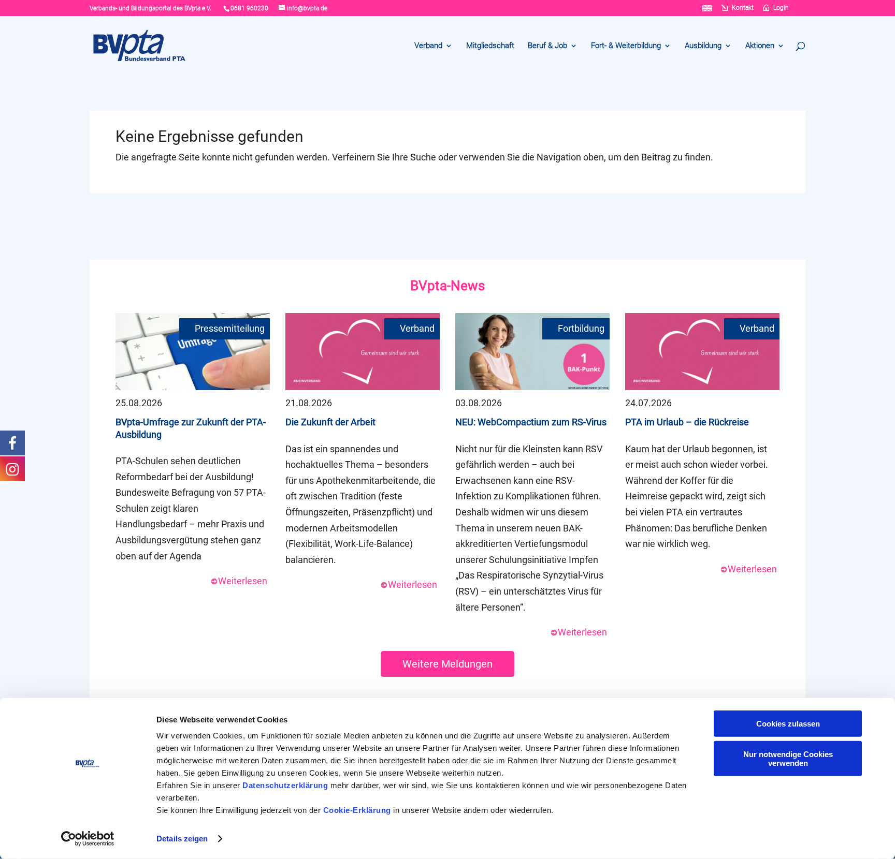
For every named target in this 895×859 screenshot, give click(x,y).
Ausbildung (703, 46)
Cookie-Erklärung (357, 810)
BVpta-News (447, 285)
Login (781, 8)
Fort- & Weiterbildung (626, 46)
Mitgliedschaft (490, 46)
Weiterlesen (242, 580)
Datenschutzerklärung (285, 785)
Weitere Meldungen (447, 664)
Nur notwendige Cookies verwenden (788, 758)
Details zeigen (182, 838)
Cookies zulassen (788, 723)
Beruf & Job (547, 46)
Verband (428, 46)
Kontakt (743, 8)
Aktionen (759, 46)
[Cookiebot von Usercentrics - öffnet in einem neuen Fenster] (87, 839)
